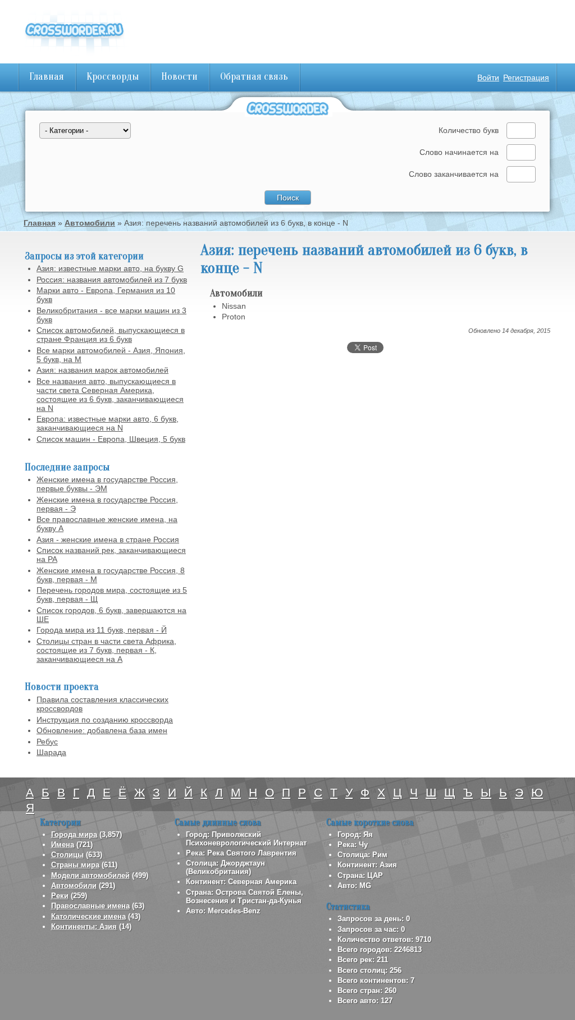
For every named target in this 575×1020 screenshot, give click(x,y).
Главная (46, 77)
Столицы (67, 854)
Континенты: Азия (84, 926)
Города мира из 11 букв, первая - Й (101, 629)
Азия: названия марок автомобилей (102, 369)
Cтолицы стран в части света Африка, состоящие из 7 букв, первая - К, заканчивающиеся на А (106, 650)
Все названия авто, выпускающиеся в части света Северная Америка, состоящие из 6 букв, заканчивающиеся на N (110, 395)
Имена (62, 844)
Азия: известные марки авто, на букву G (110, 268)
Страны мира (75, 865)
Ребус (47, 741)
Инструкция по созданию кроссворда (104, 719)
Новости (179, 77)
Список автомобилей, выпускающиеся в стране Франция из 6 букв (110, 335)
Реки (60, 895)
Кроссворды (112, 77)
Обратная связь (254, 77)
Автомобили (90, 222)
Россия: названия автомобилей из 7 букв (111, 279)
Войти (488, 77)
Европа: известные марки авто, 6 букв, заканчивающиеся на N (107, 423)
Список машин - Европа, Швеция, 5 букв (110, 438)
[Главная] (74, 56)
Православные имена (90, 906)
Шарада (51, 752)
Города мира (74, 834)
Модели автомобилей (90, 875)
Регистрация (526, 77)
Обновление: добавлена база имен (101, 730)
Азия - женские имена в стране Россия (107, 539)
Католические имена (88, 916)
